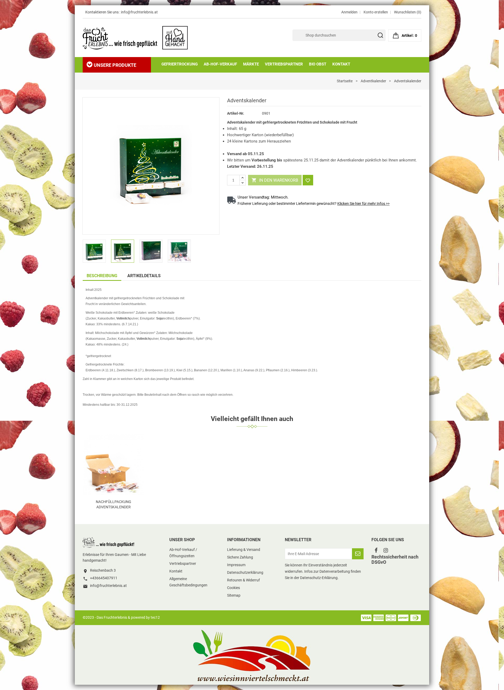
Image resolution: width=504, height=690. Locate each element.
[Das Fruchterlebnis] (109, 542)
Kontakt (175, 571)
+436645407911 (103, 578)
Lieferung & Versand (243, 549)
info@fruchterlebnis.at (139, 12)
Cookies (233, 588)
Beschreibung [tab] (102, 275)
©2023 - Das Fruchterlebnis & (107, 617)
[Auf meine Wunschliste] (308, 180)
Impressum (236, 565)
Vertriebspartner (182, 563)
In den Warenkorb (274, 180)
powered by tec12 (145, 617)
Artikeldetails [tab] (144, 275)
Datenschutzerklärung (245, 572)
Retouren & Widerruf (243, 580)
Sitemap (233, 595)
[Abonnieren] (358, 553)
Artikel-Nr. (235, 113)
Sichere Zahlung (240, 557)
